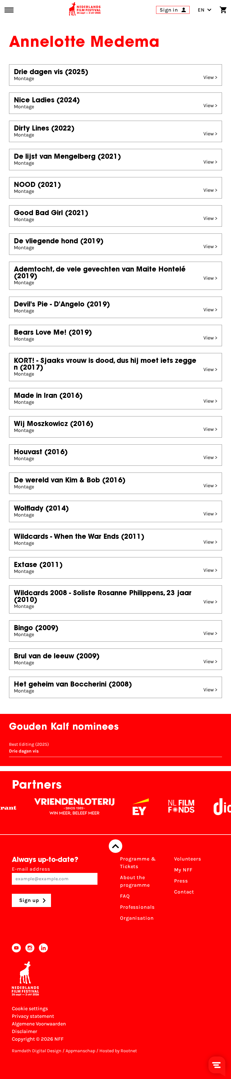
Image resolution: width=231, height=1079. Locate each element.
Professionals (137, 907)
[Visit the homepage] (85, 9)
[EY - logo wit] (132, 806)
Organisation (137, 918)
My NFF (183, 870)
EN (201, 10)
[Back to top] (115, 846)
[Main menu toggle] (9, 10)
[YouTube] (16, 947)
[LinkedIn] (43, 947)
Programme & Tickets (138, 863)
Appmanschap (80, 1050)
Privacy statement (33, 1016)
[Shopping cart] (223, 9)
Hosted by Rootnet (118, 1050)
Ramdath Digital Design (36, 1050)
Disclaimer (24, 1031)
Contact (184, 892)
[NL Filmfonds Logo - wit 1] (172, 806)
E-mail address (31, 869)
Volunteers (187, 859)
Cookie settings (30, 1008)
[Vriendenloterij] (66, 806)
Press (181, 881)
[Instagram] (29, 947)
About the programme (135, 881)
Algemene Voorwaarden (39, 1024)
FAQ (125, 896)
